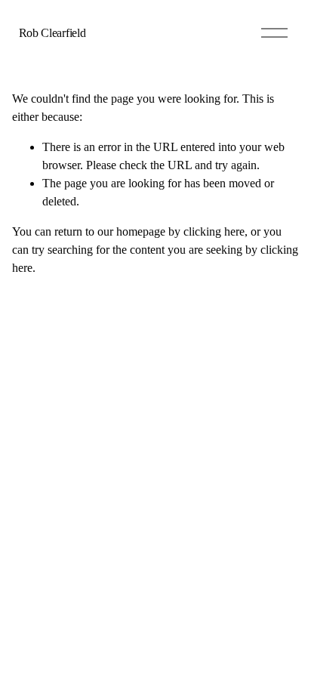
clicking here (214, 231)
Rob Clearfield (52, 32)
